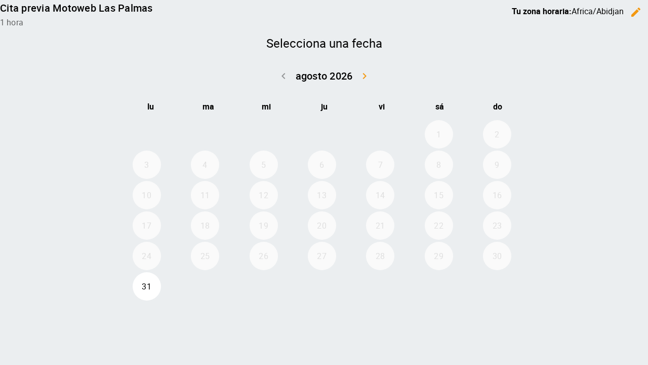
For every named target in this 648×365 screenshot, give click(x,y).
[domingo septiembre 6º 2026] (497, 286)
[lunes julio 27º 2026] (147, 134)
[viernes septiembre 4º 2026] (380, 286)
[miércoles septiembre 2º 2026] (264, 286)
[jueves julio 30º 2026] (322, 134)
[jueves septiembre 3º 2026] (322, 286)
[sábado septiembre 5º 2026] (439, 286)
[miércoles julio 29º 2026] (264, 134)
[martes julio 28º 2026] (205, 134)
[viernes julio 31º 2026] (380, 134)
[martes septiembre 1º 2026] (205, 286)
